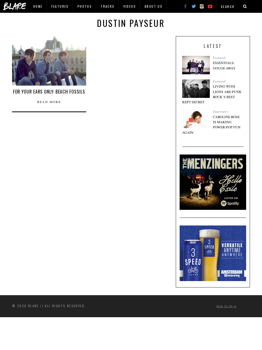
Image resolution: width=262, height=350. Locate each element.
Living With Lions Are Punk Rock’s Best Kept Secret (212, 94)
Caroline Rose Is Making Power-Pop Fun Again (211, 125)
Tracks (107, 6)
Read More (49, 101)
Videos (129, 6)
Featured (219, 57)
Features (60, 6)
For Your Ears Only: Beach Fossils (49, 91)
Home (38, 6)
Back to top (225, 306)
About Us (153, 6)
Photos (85, 6)
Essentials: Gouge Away (224, 65)
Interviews (220, 111)
